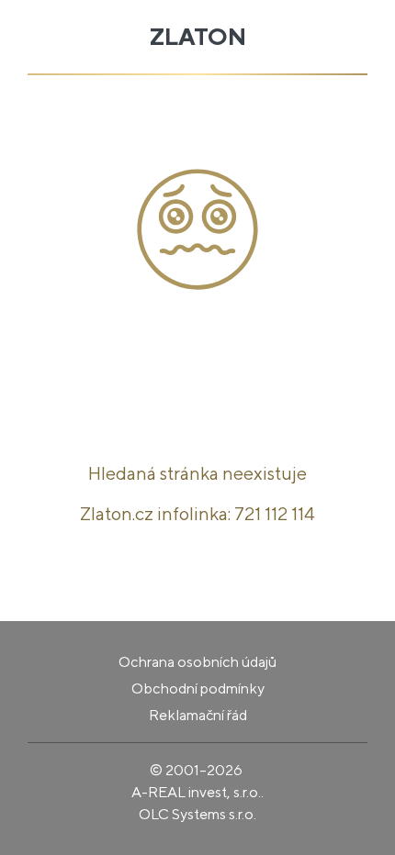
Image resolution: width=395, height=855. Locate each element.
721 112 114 (274, 513)
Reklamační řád (198, 715)
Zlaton (198, 36)
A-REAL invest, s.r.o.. (197, 792)
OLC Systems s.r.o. (197, 814)
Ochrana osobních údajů (197, 662)
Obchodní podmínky (198, 688)
